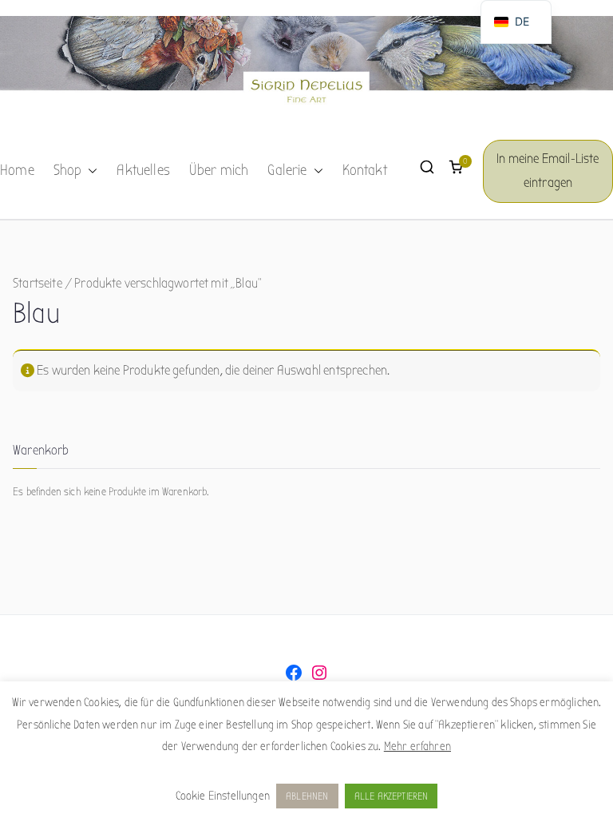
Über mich (219, 170)
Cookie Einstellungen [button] (223, 795)
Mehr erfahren (417, 746)
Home (17, 170)
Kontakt (364, 170)
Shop (67, 170)
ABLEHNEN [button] (307, 796)
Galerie (286, 170)
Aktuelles (143, 170)
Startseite (37, 283)
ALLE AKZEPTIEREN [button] (391, 796)
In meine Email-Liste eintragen (547, 171)
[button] (89, 171)
